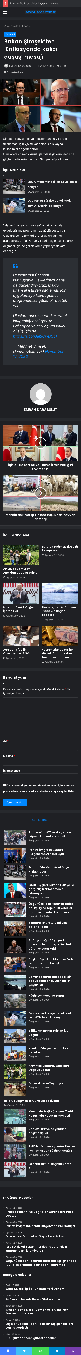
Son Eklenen (40, 820)
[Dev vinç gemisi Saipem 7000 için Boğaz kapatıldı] (60, 593)
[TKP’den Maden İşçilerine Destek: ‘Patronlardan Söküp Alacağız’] (15, 1151)
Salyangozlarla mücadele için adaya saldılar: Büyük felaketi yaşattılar (50, 981)
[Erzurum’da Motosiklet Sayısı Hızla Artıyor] (14, 186)
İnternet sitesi (12, 770)
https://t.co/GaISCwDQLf (35, 336)
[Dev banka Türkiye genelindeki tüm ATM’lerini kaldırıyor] (14, 205)
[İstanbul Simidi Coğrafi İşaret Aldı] (21, 593)
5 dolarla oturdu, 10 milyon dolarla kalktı (48, 925)
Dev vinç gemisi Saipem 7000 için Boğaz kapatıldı (59, 611)
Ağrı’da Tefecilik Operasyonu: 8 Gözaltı (19, 651)
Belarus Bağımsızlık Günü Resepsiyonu (60, 548)
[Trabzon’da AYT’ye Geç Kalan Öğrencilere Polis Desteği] (15, 837)
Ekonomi (26, 26)
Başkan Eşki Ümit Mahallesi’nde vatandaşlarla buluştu (51, 961)
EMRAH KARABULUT (21, 65)
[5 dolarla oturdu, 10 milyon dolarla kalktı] (15, 928)
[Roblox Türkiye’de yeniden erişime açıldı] (15, 1134)
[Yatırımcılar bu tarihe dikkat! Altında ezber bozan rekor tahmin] (60, 636)
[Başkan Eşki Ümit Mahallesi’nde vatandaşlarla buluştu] (15, 964)
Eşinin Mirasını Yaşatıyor (46, 1083)
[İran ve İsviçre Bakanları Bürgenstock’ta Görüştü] (15, 855)
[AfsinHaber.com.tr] (40, 12)
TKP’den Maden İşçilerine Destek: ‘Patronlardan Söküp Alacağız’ (52, 1148)
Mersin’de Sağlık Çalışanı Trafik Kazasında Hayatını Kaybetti (51, 1113)
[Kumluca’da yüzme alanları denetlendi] (15, 1053)
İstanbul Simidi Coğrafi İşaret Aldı (19, 609)
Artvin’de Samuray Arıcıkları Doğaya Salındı (20, 571)
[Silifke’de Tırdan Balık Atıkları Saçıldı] (15, 1036)
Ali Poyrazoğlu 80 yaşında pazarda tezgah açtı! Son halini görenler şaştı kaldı (51, 944)
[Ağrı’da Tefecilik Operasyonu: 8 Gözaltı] (21, 636)
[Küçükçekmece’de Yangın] (15, 1001)
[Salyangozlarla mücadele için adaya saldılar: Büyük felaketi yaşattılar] (15, 982)
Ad (6, 741)
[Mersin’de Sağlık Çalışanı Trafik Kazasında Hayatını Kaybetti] (15, 1116)
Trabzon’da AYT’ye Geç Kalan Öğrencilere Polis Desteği (50, 834)
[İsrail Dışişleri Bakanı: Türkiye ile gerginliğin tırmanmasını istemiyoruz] (15, 890)
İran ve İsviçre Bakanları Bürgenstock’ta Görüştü (46, 852)
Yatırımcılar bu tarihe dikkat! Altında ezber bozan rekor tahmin (57, 653)
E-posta (9, 755)
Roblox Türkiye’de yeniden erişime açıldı (47, 1131)
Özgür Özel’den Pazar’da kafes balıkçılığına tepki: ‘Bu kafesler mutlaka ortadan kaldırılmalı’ (51, 908)
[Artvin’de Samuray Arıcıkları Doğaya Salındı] (21, 555)
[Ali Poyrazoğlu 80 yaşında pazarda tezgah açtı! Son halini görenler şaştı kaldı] (15, 945)
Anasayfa (12, 26)
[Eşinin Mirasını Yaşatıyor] (15, 1088)
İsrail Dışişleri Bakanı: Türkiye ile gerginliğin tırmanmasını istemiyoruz (51, 889)
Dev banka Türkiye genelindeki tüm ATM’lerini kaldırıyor (50, 1015)
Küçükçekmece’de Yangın (47, 996)
